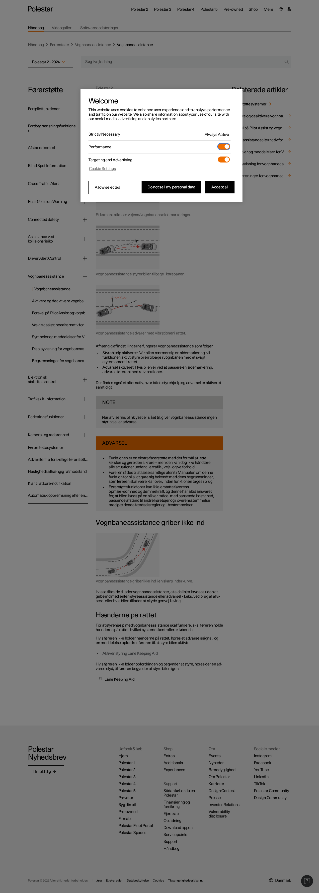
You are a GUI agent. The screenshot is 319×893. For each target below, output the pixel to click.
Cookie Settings (102, 169)
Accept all (220, 187)
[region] (161, 145)
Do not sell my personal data (171, 187)
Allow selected (107, 187)
